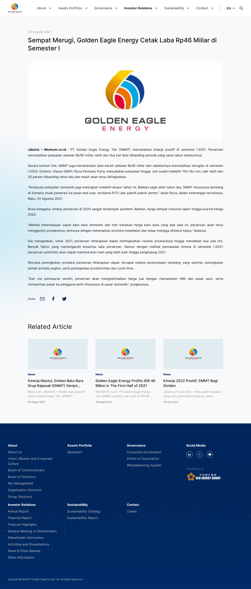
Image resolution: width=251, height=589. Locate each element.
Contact (202, 8)
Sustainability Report (82, 518)
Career (132, 511)
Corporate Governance (144, 452)
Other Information (21, 557)
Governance (103, 8)
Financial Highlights (22, 524)
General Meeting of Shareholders (32, 531)
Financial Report (20, 518)
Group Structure (20, 497)
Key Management (20, 483)
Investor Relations (138, 8)
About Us (15, 452)
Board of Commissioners (26, 470)
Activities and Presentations (28, 544)
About (41, 8)
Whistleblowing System (144, 465)
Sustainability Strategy (84, 511)
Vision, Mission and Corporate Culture (30, 461)
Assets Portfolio (70, 8)
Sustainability (174, 8)
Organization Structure (25, 490)
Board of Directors (21, 477)
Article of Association (143, 458)
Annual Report (18, 511)
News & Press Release (24, 551)
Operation (74, 452)
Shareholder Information (26, 538)
